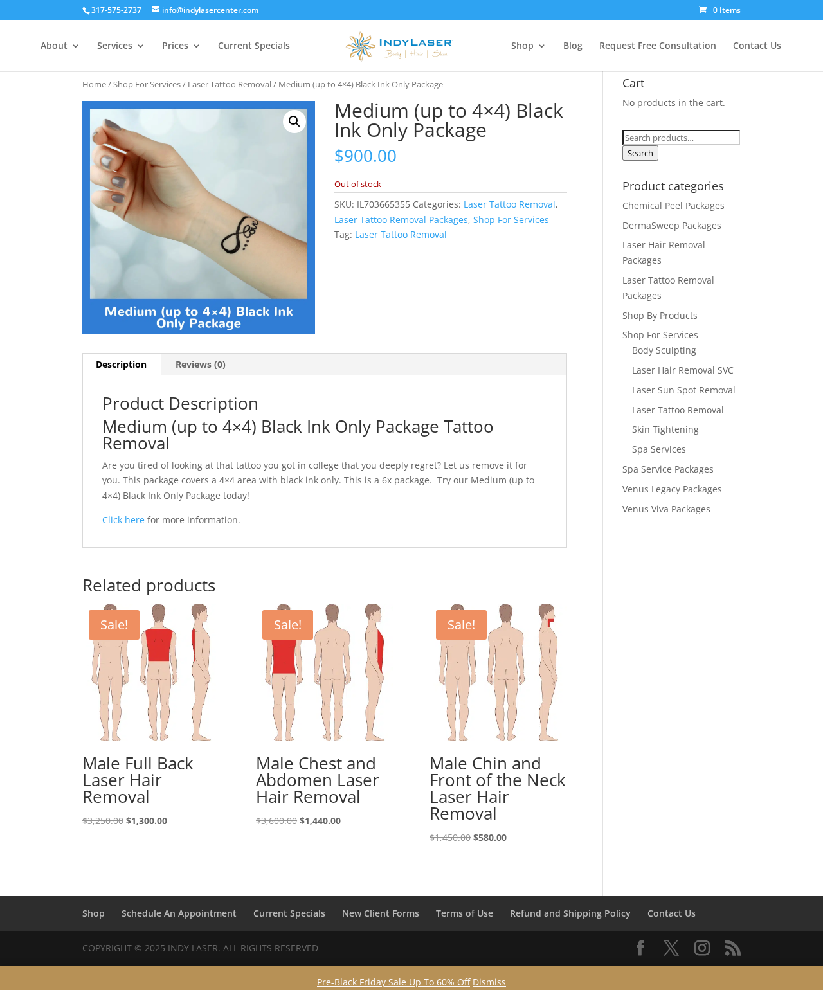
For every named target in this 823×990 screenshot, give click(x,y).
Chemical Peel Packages (673, 205)
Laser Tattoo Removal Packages (401, 219)
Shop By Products (660, 315)
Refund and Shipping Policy (570, 913)
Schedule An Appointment (179, 913)
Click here (123, 520)
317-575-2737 (116, 9)
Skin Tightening (665, 429)
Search (640, 153)
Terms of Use (464, 913)
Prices (175, 46)
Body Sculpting (664, 350)
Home (94, 84)
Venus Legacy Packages (672, 489)
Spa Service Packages (668, 469)
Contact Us (757, 46)
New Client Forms (380, 913)
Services (114, 46)
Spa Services (659, 449)
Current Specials (254, 46)
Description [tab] (121, 364)
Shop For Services (147, 84)
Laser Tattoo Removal (229, 84)
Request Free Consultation (657, 46)
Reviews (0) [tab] (201, 364)
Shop (522, 46)
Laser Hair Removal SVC (683, 370)
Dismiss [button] (489, 982)
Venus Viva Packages (666, 509)
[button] (294, 121)
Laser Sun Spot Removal (684, 390)
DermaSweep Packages (671, 225)
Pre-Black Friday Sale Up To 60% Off (393, 982)
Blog (573, 46)
